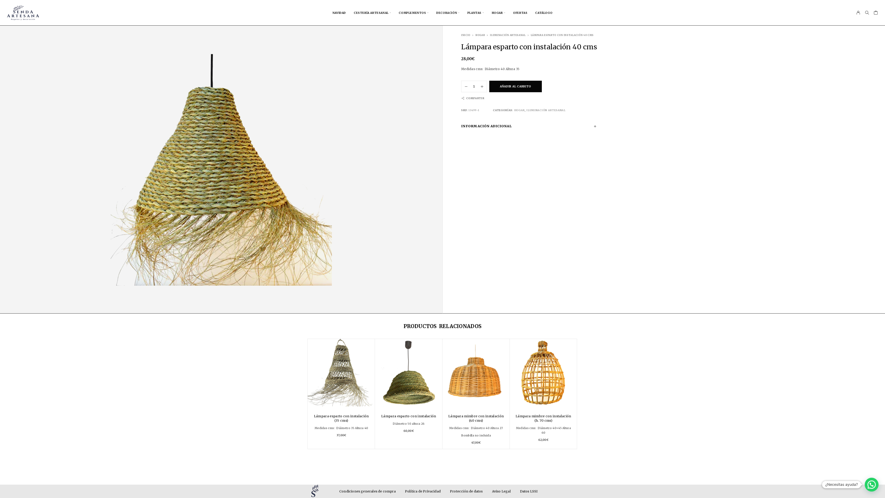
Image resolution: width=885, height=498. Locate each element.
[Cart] (876, 13)
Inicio (465, 35)
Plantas (474, 13)
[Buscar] (867, 13)
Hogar (497, 13)
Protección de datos (466, 491)
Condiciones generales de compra (367, 491)
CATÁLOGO (543, 13)
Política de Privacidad (423, 491)
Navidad (339, 13)
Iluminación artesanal (508, 35)
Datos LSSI (529, 491)
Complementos (412, 13)
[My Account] (858, 13)
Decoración (446, 13)
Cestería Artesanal (371, 13)
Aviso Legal (501, 491)
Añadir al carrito (515, 86)
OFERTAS (520, 13)
